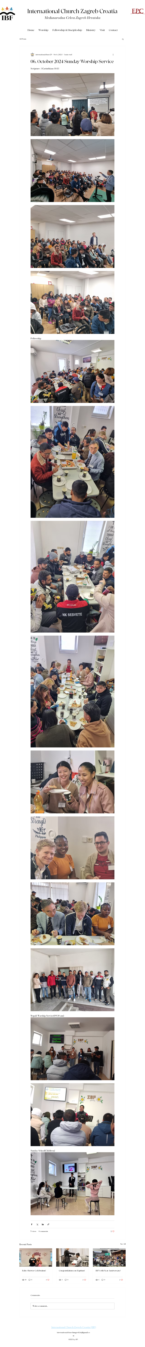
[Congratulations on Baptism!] (72, 1257)
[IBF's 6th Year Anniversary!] (109, 1257)
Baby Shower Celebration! (34, 1270)
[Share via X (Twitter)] (37, 1224)
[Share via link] (48, 1224)
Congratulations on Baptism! (72, 1270)
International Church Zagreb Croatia (72, 11)
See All (123, 1244)
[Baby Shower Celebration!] (35, 1257)
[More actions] (113, 54)
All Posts (22, 39)
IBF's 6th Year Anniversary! (108, 1270)
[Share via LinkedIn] (43, 1224)
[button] (123, 39)
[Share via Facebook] (32, 1224)
